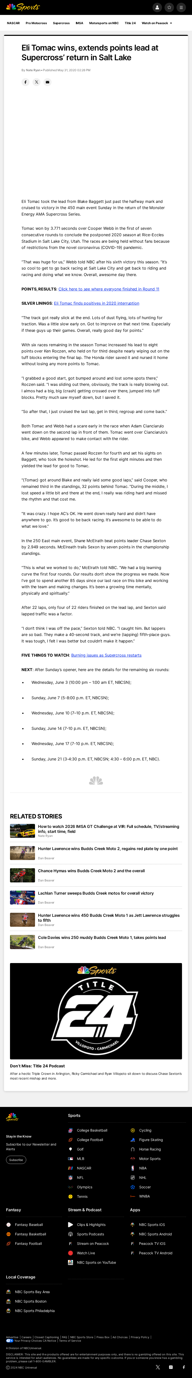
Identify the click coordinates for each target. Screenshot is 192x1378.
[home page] (23, 7)
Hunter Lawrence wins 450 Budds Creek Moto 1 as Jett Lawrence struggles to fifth (109, 918)
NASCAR (13, 23)
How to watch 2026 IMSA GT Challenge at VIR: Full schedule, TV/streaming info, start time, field (108, 829)
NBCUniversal (33, 1348)
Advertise (12, 1337)
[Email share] (48, 82)
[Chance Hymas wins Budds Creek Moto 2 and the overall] (22, 875)
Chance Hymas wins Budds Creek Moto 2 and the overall (91, 870)
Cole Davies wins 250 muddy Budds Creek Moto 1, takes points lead (102, 937)
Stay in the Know (19, 1136)
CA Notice (49, 1340)
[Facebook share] (26, 82)
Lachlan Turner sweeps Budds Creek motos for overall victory (96, 893)
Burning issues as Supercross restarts (106, 655)
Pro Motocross (36, 23)
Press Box (103, 1337)
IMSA (80, 23)
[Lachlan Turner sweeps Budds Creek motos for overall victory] (22, 898)
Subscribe (16, 1160)
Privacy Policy (140, 1337)
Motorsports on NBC (104, 23)
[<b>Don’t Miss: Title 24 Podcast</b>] (96, 1011)
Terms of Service (70, 1340)
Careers (27, 1337)
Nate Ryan (33, 70)
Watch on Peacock (155, 23)
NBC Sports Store (82, 1337)
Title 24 (130, 23)
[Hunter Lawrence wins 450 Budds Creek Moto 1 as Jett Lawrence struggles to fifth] (22, 920)
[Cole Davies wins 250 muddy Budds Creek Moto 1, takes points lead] (22, 942)
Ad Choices (120, 1337)
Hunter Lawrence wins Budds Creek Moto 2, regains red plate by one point (108, 848)
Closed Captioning (46, 1337)
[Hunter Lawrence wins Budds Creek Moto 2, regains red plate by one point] (22, 853)
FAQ (64, 1337)
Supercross (61, 23)
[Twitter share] (36, 82)
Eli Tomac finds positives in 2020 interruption (96, 303)
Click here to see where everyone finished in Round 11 (109, 289)
